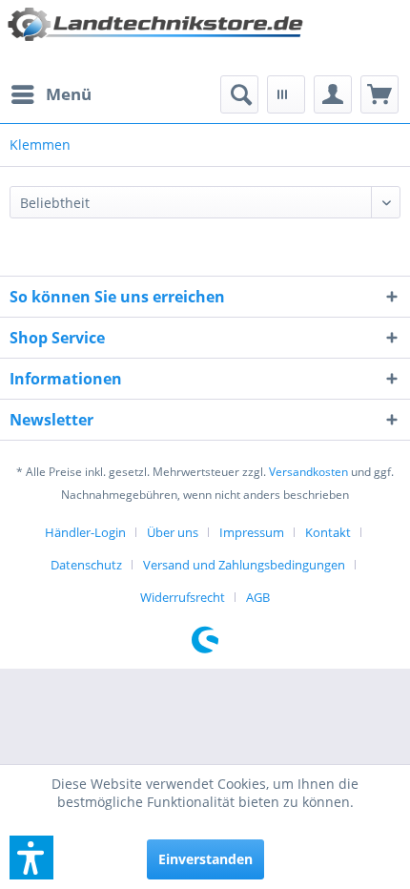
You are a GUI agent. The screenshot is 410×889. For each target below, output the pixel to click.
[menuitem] (50, 94)
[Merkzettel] (286, 94)
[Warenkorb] (379, 94)
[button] (31, 857)
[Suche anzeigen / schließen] (239, 94)
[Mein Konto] (333, 94)
